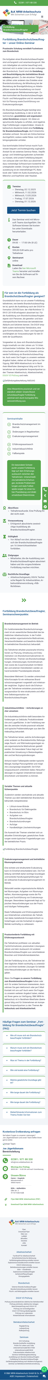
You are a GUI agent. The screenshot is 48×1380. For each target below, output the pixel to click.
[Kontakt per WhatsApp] (44, 1369)
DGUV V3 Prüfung (11, 375)
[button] (24, 1036)
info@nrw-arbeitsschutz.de (22, 1162)
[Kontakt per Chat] (44, 1376)
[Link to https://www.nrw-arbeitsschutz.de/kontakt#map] (45, 507)
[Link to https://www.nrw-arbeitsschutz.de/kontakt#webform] (45, 501)
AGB (12, 1376)
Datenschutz (32, 1376)
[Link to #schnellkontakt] (45, 495)
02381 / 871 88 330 (28, 3)
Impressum (20, 1376)
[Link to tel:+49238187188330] (45, 490)
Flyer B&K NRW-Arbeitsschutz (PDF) (25, 1199)
